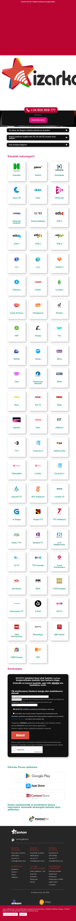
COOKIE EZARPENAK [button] (10, 914)
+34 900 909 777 (42, 110)
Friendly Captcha (38, 751)
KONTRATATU (38, 120)
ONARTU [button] (23, 914)
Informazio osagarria (18, 719)
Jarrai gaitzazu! (22, 839)
